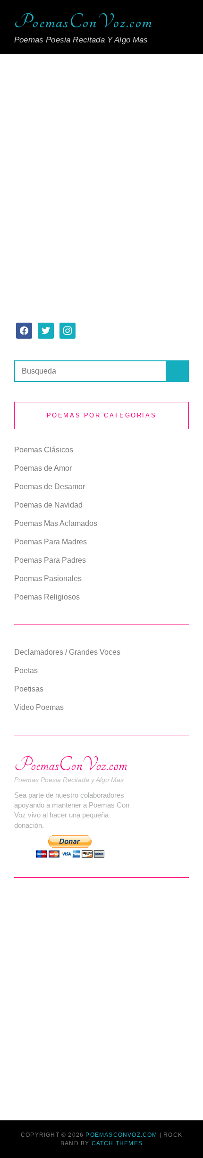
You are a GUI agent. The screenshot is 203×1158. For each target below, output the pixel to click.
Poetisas (28, 689)
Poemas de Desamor (49, 487)
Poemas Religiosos (47, 597)
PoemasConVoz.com (83, 22)
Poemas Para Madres (50, 542)
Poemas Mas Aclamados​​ (55, 523)
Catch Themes (117, 1143)
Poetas (26, 670)
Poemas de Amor (43, 468)
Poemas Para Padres (50, 560)
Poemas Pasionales (48, 579)
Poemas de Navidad (48, 505)
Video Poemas (39, 707)
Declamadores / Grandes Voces (67, 652)
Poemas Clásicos (43, 450)
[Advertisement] (101, 175)
